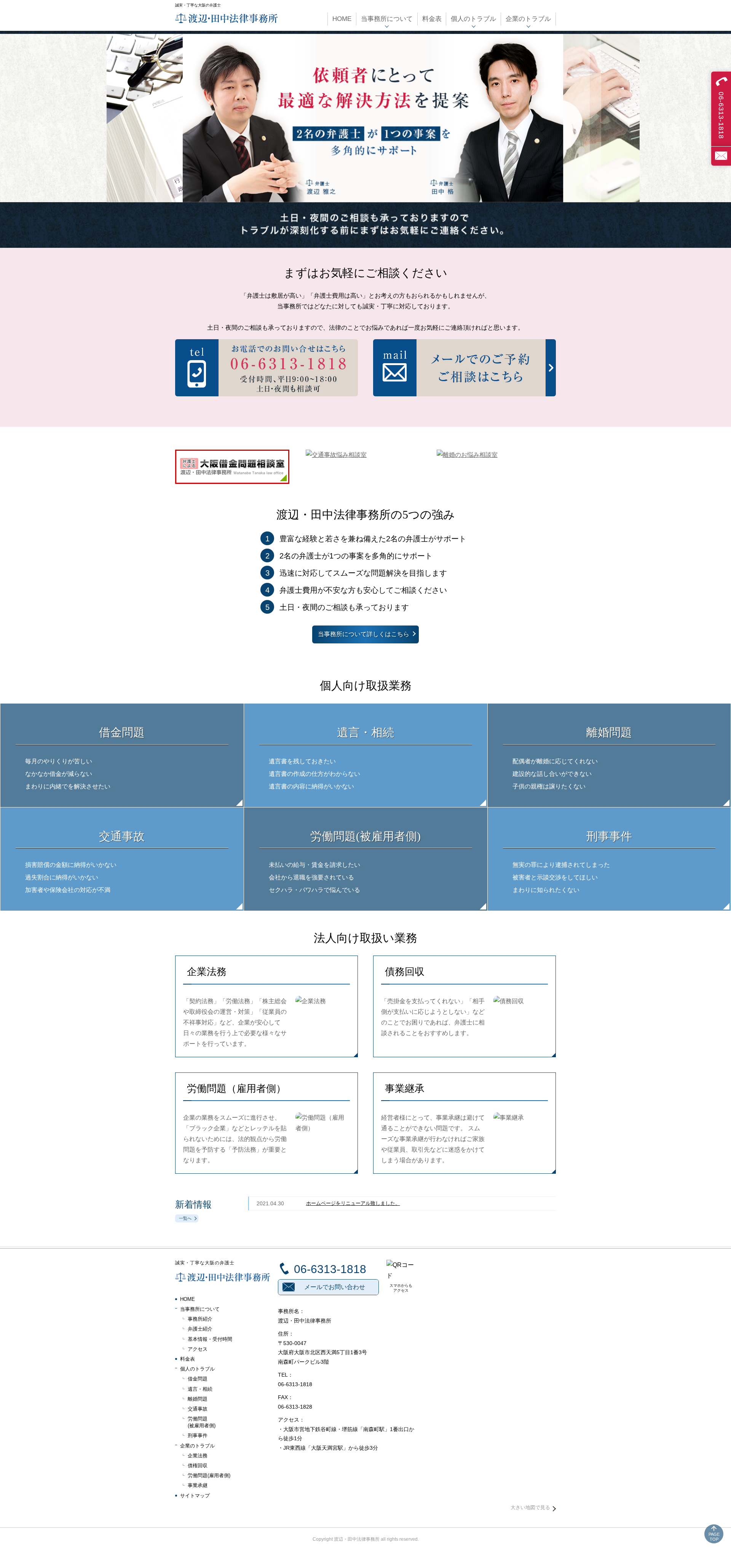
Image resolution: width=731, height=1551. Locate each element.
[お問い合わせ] (721, 156)
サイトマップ (195, 1495)
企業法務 (197, 1455)
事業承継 (197, 1485)
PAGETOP (714, 1536)
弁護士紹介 (200, 1329)
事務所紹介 (200, 1319)
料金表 (187, 1359)
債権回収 (197, 1465)
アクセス (197, 1349)
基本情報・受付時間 (210, 1339)
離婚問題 (197, 1399)
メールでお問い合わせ (334, 1287)
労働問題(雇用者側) (209, 1475)
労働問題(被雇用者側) (201, 1422)
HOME (187, 1299)
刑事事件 (197, 1435)
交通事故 (197, 1409)
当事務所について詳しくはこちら (363, 634)
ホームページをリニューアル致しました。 (353, 1203)
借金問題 (197, 1379)
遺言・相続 (200, 1389)
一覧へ (185, 1218)
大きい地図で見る (530, 1507)
